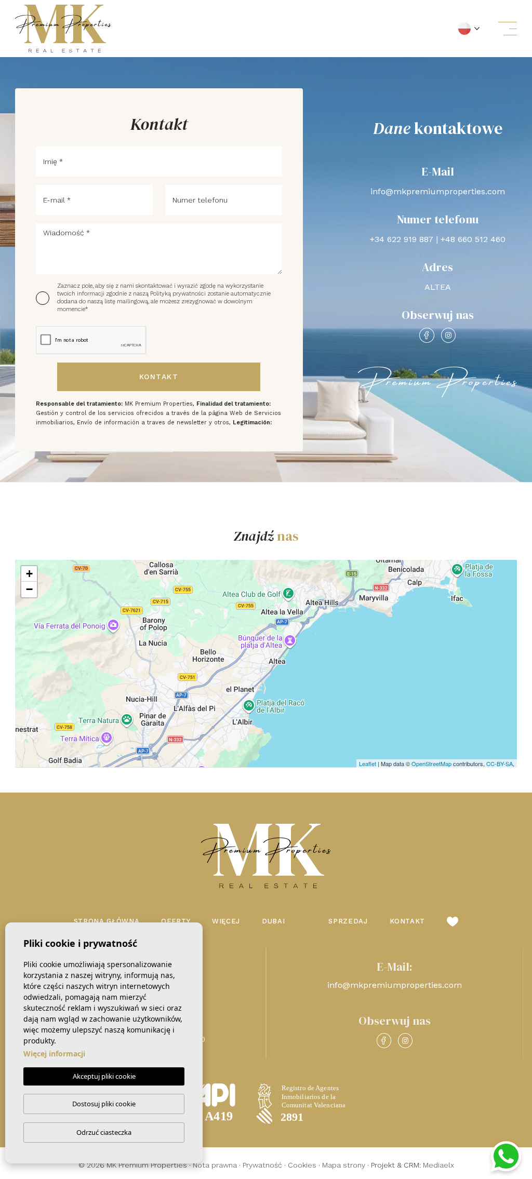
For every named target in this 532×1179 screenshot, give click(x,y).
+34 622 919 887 (401, 239)
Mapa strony (343, 1165)
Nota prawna (215, 1165)
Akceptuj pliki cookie (104, 1076)
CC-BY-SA (499, 763)
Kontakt (159, 376)
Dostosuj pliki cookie (104, 1103)
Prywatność (262, 1165)
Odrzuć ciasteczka (103, 1132)
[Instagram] (448, 335)
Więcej (226, 921)
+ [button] (29, 573)
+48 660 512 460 (473, 239)
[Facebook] (426, 335)
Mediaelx (438, 1165)
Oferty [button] (175, 921)
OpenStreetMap (431, 763)
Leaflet (367, 763)
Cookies (302, 1165)
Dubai (273, 921)
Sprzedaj (347, 921)
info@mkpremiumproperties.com (437, 191)
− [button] (29, 589)
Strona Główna (106, 921)
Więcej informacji (54, 1054)
